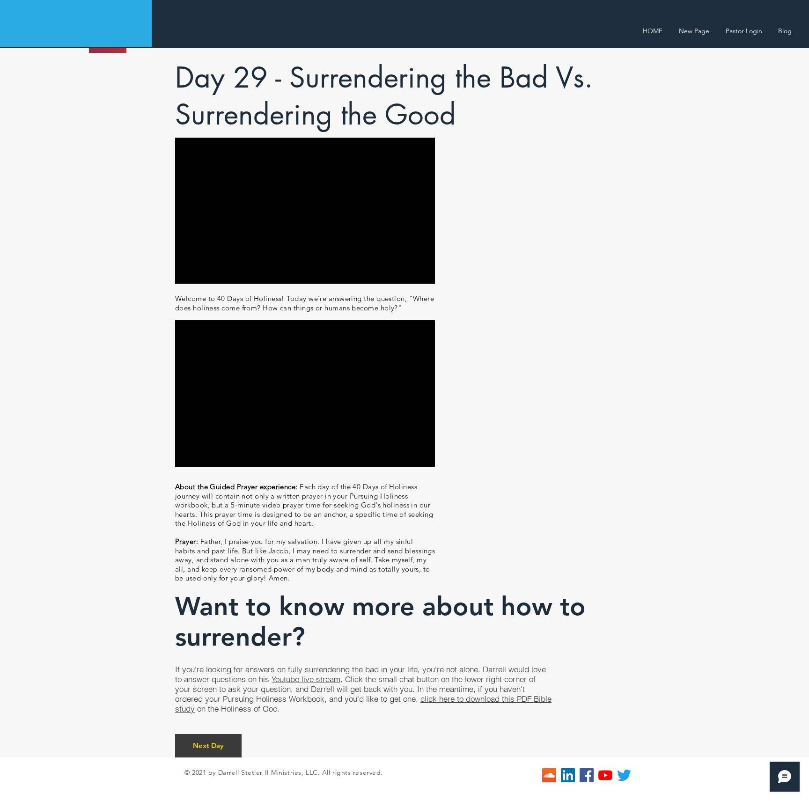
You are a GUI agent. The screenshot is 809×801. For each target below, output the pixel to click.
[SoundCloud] (549, 775)
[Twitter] (624, 775)
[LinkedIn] (568, 775)
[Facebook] (587, 775)
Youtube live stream (306, 679)
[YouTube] (605, 775)
